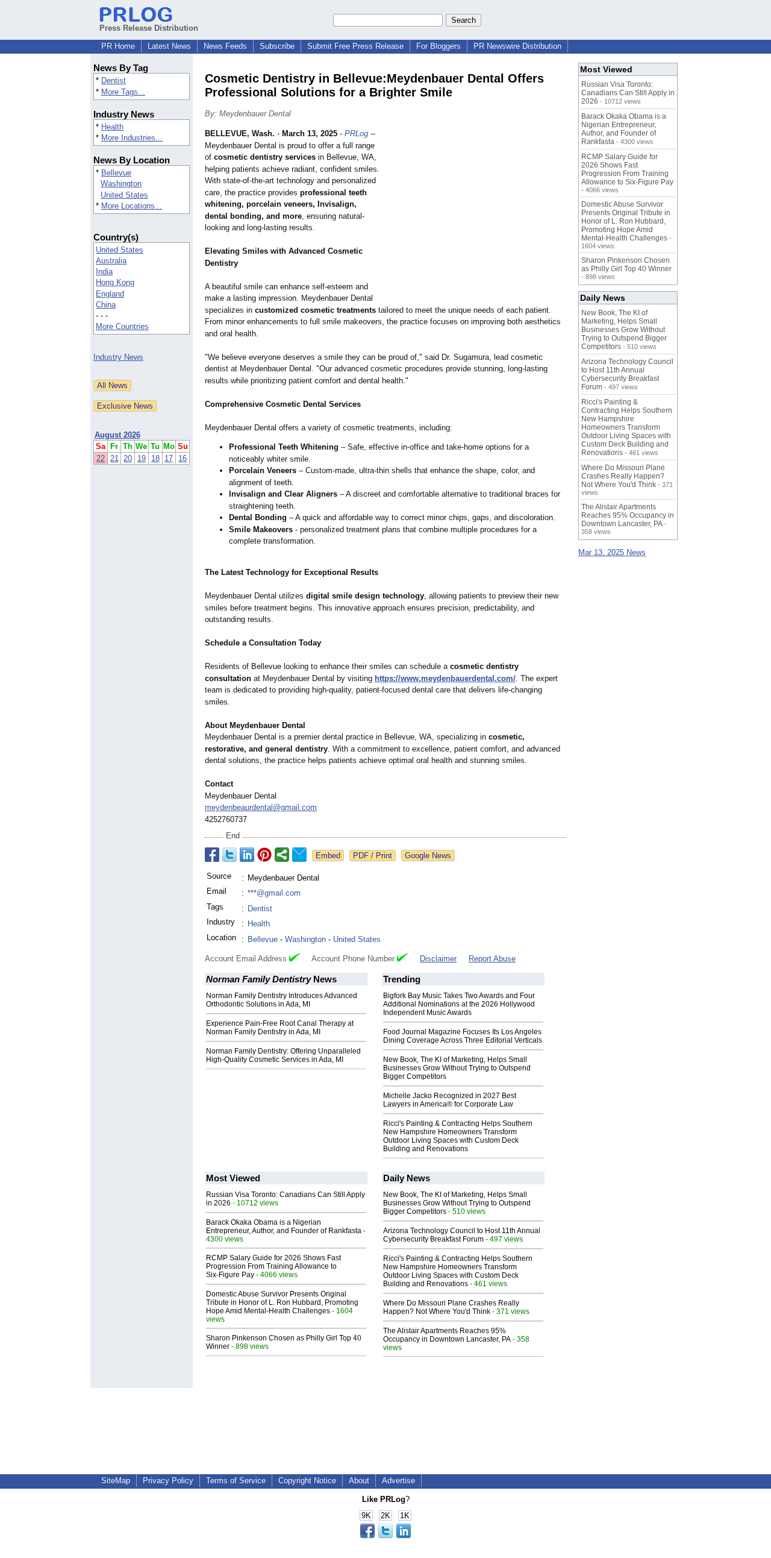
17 (168, 458)
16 (182, 458)
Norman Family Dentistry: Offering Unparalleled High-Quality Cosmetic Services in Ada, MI (283, 1055)
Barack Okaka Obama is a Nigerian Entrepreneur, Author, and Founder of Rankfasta (283, 1226)
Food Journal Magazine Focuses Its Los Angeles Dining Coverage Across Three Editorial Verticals (462, 1036)
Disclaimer (438, 958)
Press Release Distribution (148, 28)
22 (100, 458)
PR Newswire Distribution (517, 46)
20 (127, 458)
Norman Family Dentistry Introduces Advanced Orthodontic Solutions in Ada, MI (281, 999)
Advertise (398, 1480)
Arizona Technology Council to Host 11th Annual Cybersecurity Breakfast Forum (461, 1235)
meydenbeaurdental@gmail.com (261, 807)
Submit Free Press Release (355, 46)
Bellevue (116, 172)
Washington (121, 183)
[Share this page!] (385, 1535)
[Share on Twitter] (229, 854)
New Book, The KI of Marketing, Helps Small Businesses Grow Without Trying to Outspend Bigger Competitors (457, 1068)
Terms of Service (236, 1480)
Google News (428, 855)
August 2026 (117, 434)
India (104, 271)
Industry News (118, 357)
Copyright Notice (307, 1480)
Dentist (113, 80)
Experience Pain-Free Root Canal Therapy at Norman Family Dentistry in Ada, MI (280, 1027)
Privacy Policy (168, 1480)
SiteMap (115, 1480)
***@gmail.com (274, 892)
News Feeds (225, 46)
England (110, 293)
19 (141, 458)
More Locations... (131, 205)
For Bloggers (438, 46)
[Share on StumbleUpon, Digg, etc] (282, 854)
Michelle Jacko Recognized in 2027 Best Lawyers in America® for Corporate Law (449, 1100)
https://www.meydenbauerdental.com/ (445, 678)
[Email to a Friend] (299, 854)
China (106, 304)
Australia (111, 260)
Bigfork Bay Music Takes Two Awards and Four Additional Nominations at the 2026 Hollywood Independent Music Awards (459, 1004)
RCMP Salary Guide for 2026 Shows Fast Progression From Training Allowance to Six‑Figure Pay (273, 1266)
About (359, 1480)
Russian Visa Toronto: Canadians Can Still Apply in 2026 (628, 92)
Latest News (169, 46)
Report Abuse (492, 958)
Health (112, 126)
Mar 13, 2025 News (612, 552)
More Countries (122, 326)
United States (124, 194)
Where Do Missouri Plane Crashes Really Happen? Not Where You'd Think (451, 1307)
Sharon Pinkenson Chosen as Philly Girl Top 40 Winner (626, 264)
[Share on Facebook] (212, 854)
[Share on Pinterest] (264, 854)
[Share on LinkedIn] (247, 854)
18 (155, 458)
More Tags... (123, 91)
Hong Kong (115, 282)
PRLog (356, 133)
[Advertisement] (476, 216)
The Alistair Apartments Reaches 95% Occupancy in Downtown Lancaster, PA (447, 1335)
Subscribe (277, 46)
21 (114, 458)
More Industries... (132, 137)
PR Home (118, 46)
